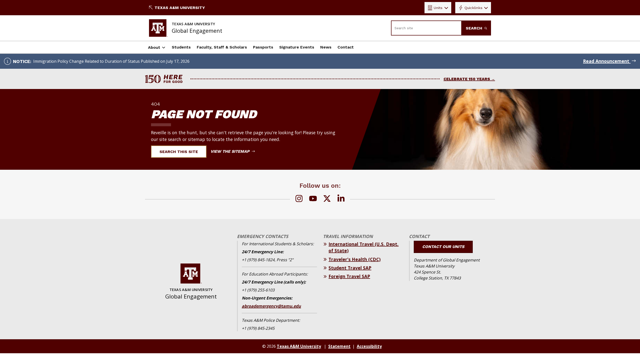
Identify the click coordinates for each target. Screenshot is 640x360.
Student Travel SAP (349, 268)
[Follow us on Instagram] (299, 199)
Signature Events (296, 47)
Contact (346, 47)
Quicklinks (473, 8)
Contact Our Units (443, 246)
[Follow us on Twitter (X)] (327, 199)
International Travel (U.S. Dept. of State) (363, 247)
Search (475, 28)
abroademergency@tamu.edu (271, 306)
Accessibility (369, 346)
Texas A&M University (179, 7)
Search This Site (179, 151)
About (154, 47)
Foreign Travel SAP (349, 276)
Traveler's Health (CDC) (354, 259)
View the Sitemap (230, 151)
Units (438, 8)
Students (181, 47)
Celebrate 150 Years (467, 78)
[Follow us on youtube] (313, 199)
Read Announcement (606, 61)
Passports (263, 47)
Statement (339, 346)
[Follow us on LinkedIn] (341, 199)
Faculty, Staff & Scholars (222, 47)
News (326, 47)
